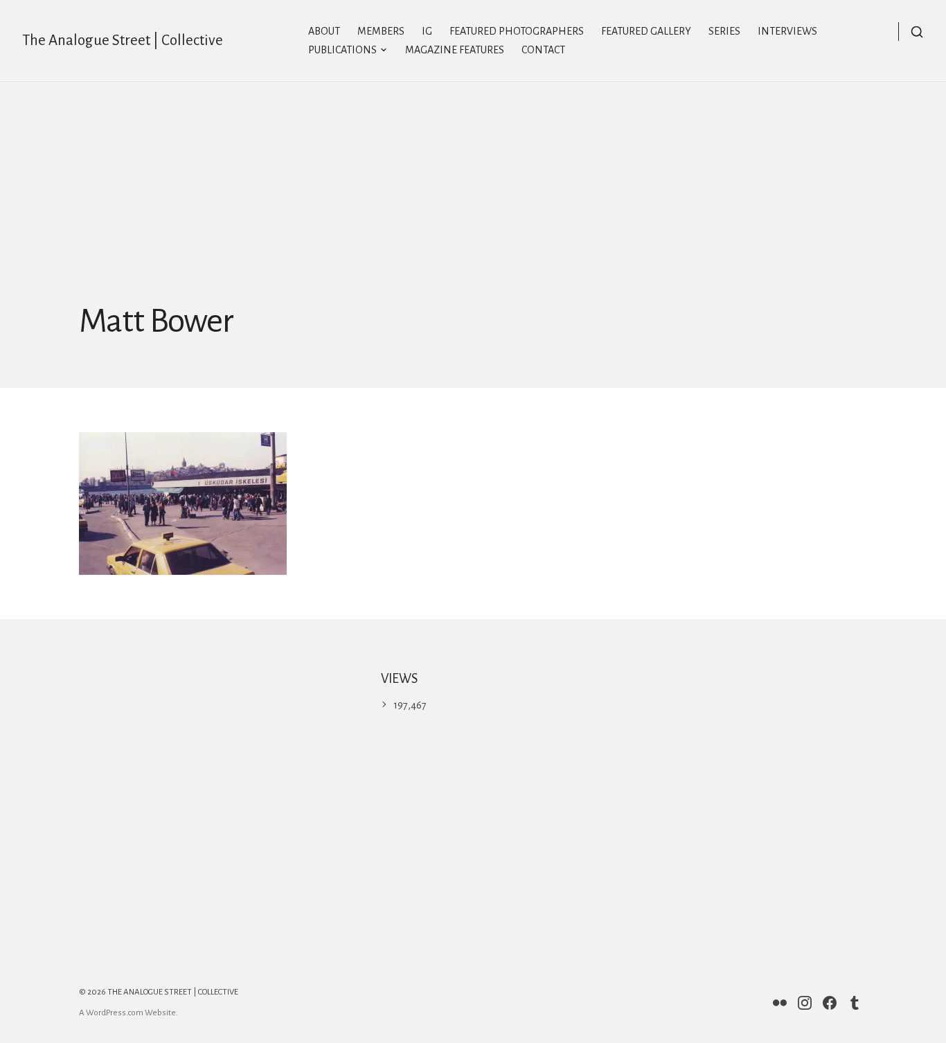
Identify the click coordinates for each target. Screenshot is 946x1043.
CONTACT (543, 49)
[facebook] (829, 1002)
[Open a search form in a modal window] (911, 31)
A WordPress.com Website (127, 1012)
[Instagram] (804, 1002)
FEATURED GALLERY (646, 31)
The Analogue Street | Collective (122, 40)
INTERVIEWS (787, 31)
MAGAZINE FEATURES (454, 49)
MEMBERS (380, 31)
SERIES (724, 31)
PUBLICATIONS (342, 49)
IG (427, 31)
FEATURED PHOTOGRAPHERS (516, 31)
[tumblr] (854, 1002)
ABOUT (324, 31)
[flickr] (779, 1002)
